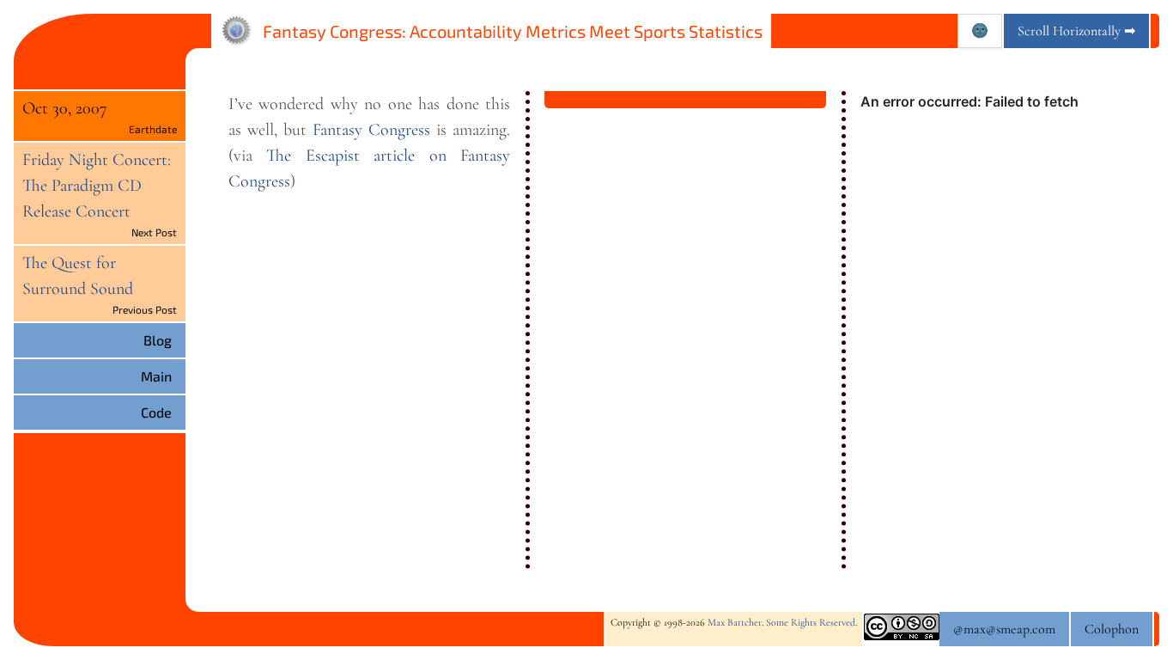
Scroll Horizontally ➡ (1076, 31)
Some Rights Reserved (810, 622)
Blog (157, 340)
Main (156, 376)
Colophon (1112, 629)
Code (156, 412)
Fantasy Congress (371, 129)
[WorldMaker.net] (237, 31)
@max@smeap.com (1004, 629)
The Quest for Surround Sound (77, 276)
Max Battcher (735, 622)
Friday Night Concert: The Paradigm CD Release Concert (96, 186)
